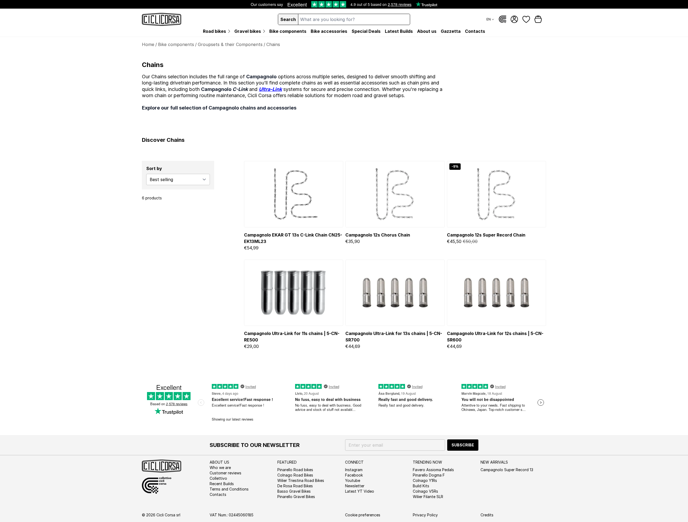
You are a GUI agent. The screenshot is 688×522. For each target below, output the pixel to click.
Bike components (176, 44)
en (488, 19)
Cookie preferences (362, 515)
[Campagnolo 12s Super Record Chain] (496, 194)
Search (288, 19)
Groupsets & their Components (230, 44)
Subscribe (463, 445)
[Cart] (538, 19)
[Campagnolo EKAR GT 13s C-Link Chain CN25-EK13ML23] (293, 194)
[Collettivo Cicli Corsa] (502, 19)
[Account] (514, 19)
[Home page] (161, 19)
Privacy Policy (425, 515)
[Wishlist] (526, 19)
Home (148, 44)
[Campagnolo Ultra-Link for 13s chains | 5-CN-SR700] (395, 293)
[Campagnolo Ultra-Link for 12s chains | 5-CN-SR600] (496, 293)
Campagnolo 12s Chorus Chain (377, 235)
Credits (487, 515)
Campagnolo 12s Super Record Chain (486, 235)
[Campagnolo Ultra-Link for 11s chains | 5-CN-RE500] (293, 293)
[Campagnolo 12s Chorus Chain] (395, 194)
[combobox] (354, 19)
